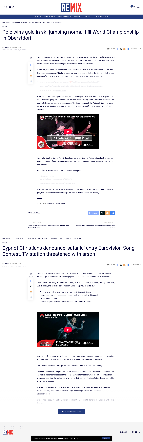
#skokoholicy (65, 86)
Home (4, 22)
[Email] (124, 49)
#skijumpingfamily (75, 86)
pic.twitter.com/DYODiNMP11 (63, 179)
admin (6, 47)
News (4, 26)
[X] (6, 7)
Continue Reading (71, 411)
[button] (106, 438)
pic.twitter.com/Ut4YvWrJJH (95, 86)
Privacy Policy (60, 438)
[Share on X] (120, 49)
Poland (49, 203)
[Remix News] (71, 7)
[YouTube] (9, 7)
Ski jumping (56, 203)
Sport (63, 203)
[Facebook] (4, 7)
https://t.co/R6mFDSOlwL (52, 86)
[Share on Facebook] (117, 49)
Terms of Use (73, 438)
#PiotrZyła (43, 176)
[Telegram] (12, 7)
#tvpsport (83, 86)
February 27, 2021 (61, 90)
